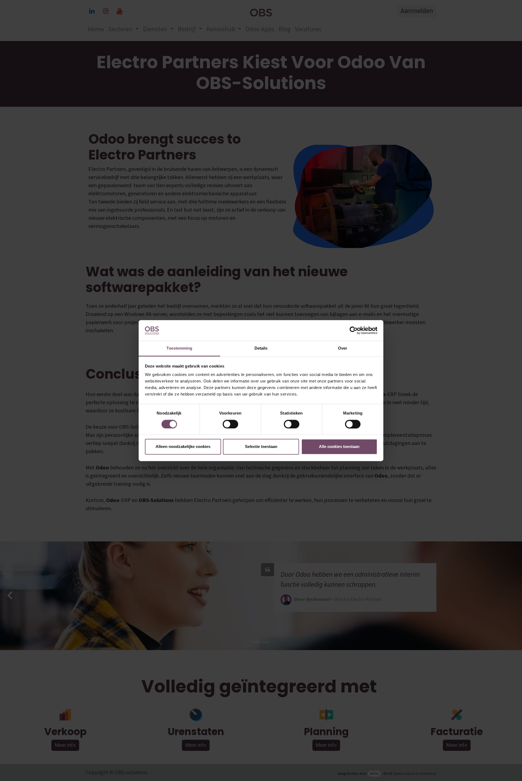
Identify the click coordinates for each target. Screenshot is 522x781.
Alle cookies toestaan (339, 446)
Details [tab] (261, 348)
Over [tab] (342, 348)
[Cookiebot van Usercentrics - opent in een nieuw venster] (353, 330)
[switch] (230, 424)
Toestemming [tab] (179, 348)
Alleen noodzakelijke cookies (183, 446)
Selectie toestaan (261, 446)
